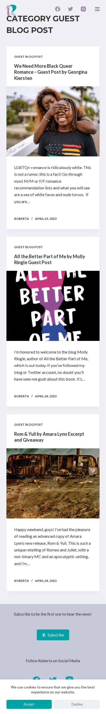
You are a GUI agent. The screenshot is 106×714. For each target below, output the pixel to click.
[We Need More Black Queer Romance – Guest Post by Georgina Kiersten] (53, 121)
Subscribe (56, 635)
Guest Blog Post (28, 56)
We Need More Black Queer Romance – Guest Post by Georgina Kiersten (50, 72)
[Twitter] (70, 9)
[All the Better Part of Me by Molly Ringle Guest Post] (53, 306)
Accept (29, 704)
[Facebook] (57, 9)
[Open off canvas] (97, 9)
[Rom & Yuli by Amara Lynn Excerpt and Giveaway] (53, 483)
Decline (77, 704)
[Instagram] (83, 9)
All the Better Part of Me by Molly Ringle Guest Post (49, 259)
